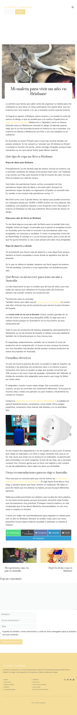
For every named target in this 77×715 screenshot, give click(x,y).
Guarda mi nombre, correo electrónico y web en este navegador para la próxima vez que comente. (39, 633)
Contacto (36, 682)
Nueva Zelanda (9, 684)
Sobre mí (36, 679)
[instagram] (65, 679)
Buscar (20, 11)
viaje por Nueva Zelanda (17, 122)
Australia (7, 682)
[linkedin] (73, 679)
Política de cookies (39, 684)
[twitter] (67, 679)
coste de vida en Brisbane (48, 302)
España (6, 687)
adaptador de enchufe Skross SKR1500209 (36, 401)
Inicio (6, 679)
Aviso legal (37, 687)
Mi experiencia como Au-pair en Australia (17, 569)
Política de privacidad (40, 689)
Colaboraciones (9, 689)
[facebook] (70, 679)
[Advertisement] (38, 30)
